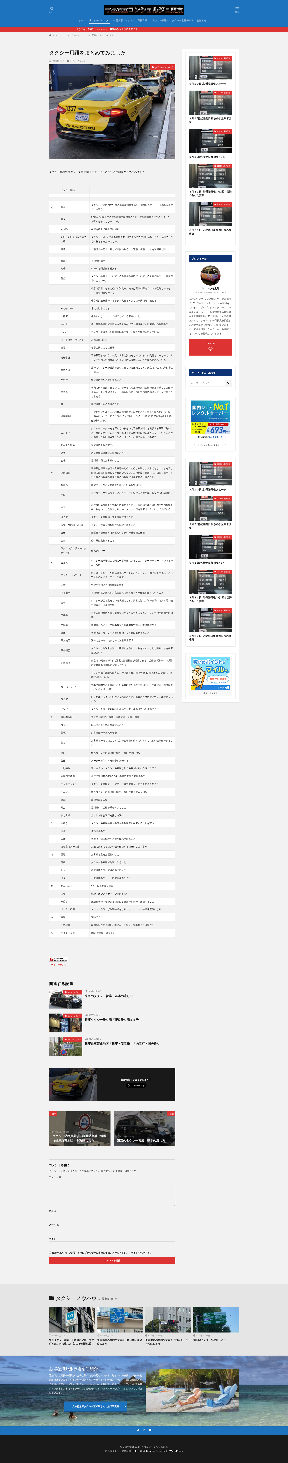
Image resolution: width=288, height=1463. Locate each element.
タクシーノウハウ (98, 20)
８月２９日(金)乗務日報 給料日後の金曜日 (210, 231)
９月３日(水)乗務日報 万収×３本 (207, 156)
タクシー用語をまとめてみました (99, 35)
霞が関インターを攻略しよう (209, 1339)
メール (54, 1225)
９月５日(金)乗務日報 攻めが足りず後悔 (210, 120)
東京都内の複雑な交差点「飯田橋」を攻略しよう (119, 1341)
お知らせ (201, 20)
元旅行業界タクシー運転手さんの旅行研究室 (95, 1406)
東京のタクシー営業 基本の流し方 (109, 996)
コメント (55, 1177)
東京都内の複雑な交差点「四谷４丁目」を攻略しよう (167, 1341)
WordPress (176, 1450)
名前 (52, 1211)
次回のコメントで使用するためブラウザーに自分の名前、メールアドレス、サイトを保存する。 (102, 1252)
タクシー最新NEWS (182, 20)
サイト (52, 1238)
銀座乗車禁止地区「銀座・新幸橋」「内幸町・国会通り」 (124, 1043)
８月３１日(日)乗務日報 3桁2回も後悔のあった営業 (210, 193)
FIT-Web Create (144, 1450)
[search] (228, 383)
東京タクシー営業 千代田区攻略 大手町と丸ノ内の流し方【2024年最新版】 (71, 1341)
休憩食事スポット (123, 20)
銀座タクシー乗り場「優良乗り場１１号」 (113, 1019)
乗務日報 (142, 20)
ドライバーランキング (60, 964)
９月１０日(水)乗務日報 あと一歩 (207, 83)
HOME (55, 35)
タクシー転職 (159, 20)
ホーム (82, 20)
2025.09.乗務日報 (223, 58)
